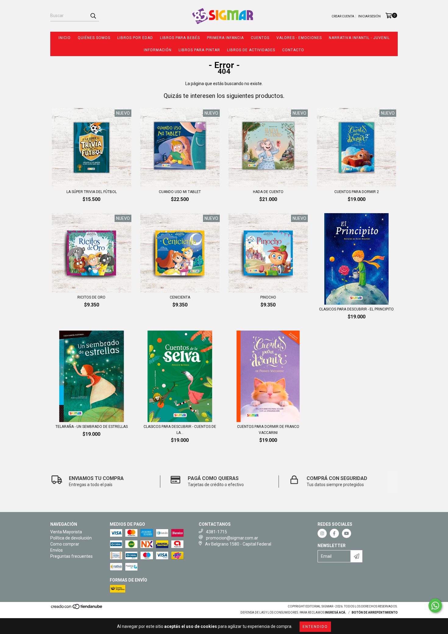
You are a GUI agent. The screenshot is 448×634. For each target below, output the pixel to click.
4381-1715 (216, 531)
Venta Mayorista (66, 531)
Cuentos (260, 38)
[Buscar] (93, 15)
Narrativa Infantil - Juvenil (359, 38)
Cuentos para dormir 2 (356, 192)
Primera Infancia (225, 38)
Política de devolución (71, 537)
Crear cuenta (343, 16)
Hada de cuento (268, 192)
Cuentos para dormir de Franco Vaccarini (268, 429)
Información (158, 50)
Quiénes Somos (94, 38)
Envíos (56, 550)
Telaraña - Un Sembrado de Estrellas (91, 426)
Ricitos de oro (91, 297)
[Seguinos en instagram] (322, 533)
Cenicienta (180, 297)
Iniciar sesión (369, 16)
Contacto (293, 50)
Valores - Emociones (299, 38)
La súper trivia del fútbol (91, 192)
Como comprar (64, 544)
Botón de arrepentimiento (375, 612)
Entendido (315, 627)
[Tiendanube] (77, 608)
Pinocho (268, 297)
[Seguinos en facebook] (334, 533)
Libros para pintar (199, 50)
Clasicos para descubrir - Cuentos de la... (180, 429)
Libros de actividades (251, 50)
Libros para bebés (180, 38)
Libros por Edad (135, 38)
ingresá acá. (335, 612)
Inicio (65, 38)
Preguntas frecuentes (71, 556)
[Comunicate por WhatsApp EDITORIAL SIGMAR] (435, 606)
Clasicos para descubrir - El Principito (356, 309)
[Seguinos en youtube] (346, 533)
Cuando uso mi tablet (180, 192)
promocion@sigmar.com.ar (232, 537)
